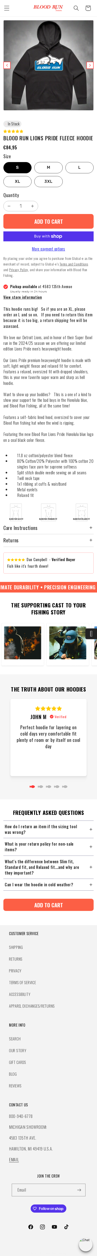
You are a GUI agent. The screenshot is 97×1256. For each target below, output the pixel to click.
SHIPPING (16, 947)
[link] (48, 905)
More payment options (48, 249)
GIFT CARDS (17, 1062)
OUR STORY (17, 1050)
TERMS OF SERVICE (22, 982)
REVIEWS (15, 1086)
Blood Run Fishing (54, 1253)
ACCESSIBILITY (19, 994)
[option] (17, 167)
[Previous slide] (7, 65)
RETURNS (16, 959)
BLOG (13, 1074)
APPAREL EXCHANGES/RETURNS (32, 1006)
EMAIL (14, 1159)
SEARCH (15, 1039)
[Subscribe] (79, 1190)
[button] (7, 8)
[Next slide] (90, 65)
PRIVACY (15, 971)
